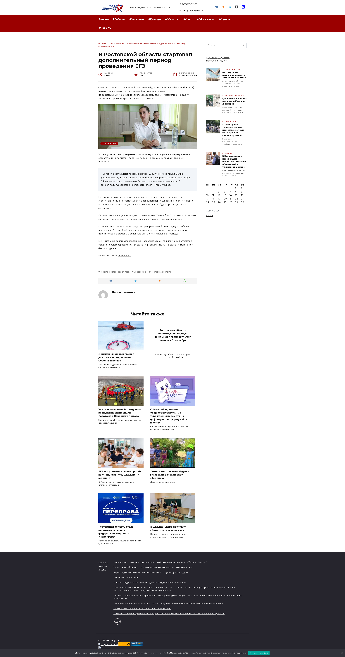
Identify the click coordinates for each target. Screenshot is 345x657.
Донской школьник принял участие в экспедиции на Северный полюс (116, 357)
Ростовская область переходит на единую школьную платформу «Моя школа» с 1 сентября (172, 335)
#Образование (205, 19)
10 (207, 195)
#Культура (154, 19)
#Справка (224, 19)
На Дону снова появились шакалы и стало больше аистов (234, 75)
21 (231, 198)
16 (242, 195)
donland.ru (124, 255)
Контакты (103, 562)
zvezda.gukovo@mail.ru (191, 10)
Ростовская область (161, 272)
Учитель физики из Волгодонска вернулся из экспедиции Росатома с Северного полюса (119, 412)
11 (213, 195)
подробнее (130, 653)
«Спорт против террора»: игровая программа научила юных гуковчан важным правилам (233, 130)
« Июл (209, 215)
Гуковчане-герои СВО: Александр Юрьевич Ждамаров (234, 101)
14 (231, 195)
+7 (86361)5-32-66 (187, 4)
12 (219, 195)
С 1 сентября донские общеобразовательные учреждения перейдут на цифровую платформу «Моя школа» (168, 416)
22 (236, 198)
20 (225, 198)
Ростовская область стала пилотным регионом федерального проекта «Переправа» (115, 531)
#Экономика (136, 19)
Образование (140, 272)
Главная (104, 19)
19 (219, 198)
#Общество (172, 19)
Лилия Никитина (123, 292)
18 (213, 198)
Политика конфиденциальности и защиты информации (142, 608)
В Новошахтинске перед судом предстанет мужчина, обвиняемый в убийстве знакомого (234, 161)
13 (225, 195)
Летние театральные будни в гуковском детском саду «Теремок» (169, 474)
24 (207, 202)
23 (242, 198)
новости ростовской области (115, 272)
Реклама (102, 566)
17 (207, 198)
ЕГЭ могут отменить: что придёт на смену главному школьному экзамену (119, 474)
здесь (179, 219)
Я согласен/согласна (259, 653)
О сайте (102, 570)
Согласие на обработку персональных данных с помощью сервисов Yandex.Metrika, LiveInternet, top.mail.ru (169, 613)
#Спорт (188, 19)
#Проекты (105, 28)
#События (119, 19)
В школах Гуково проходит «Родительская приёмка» (168, 528)
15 (236, 195)
